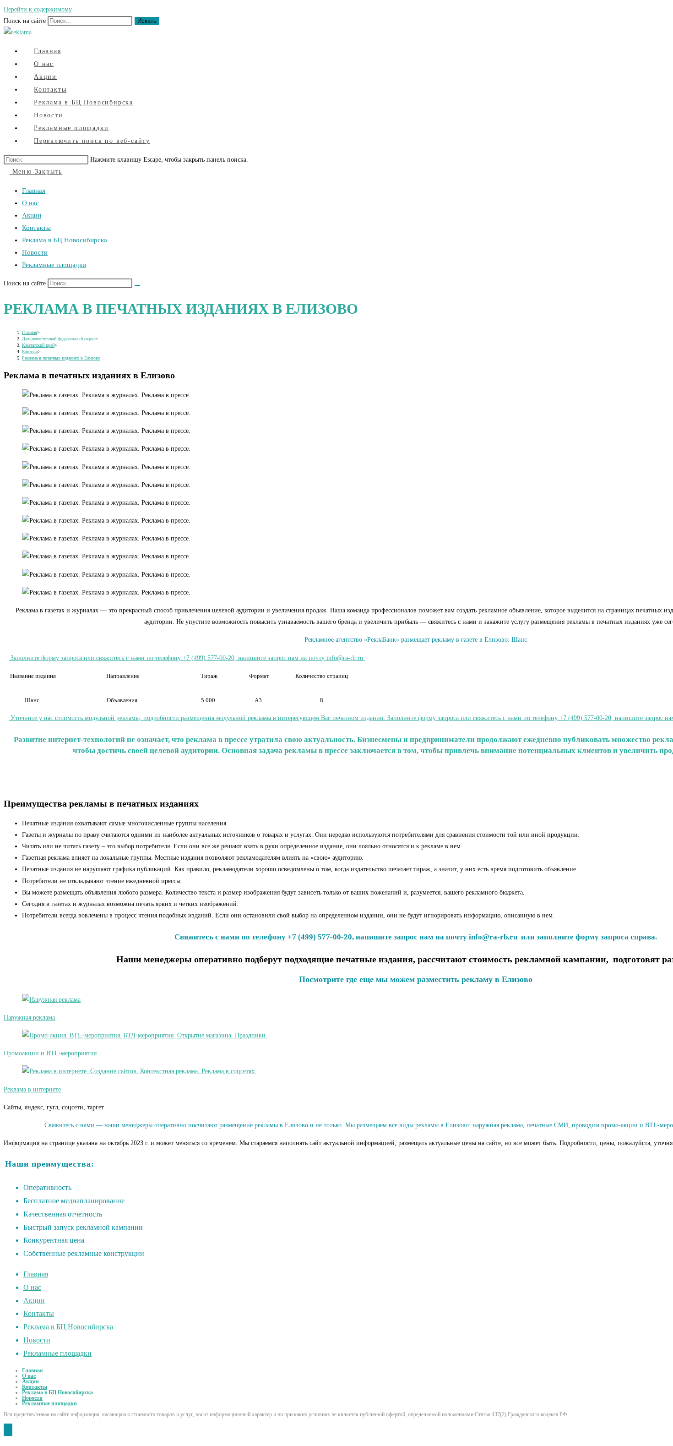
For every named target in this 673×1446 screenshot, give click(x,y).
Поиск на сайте (26, 20)
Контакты (36, 227)
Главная (33, 190)
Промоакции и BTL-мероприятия (50, 1053)
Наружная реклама (29, 1017)
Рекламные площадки (54, 264)
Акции (31, 215)
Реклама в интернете (32, 1089)
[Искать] (137, 285)
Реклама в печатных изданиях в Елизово (61, 357)
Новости (35, 252)
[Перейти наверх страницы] (8, 1430)
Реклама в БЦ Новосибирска (64, 240)
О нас (30, 203)
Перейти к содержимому (38, 9)
